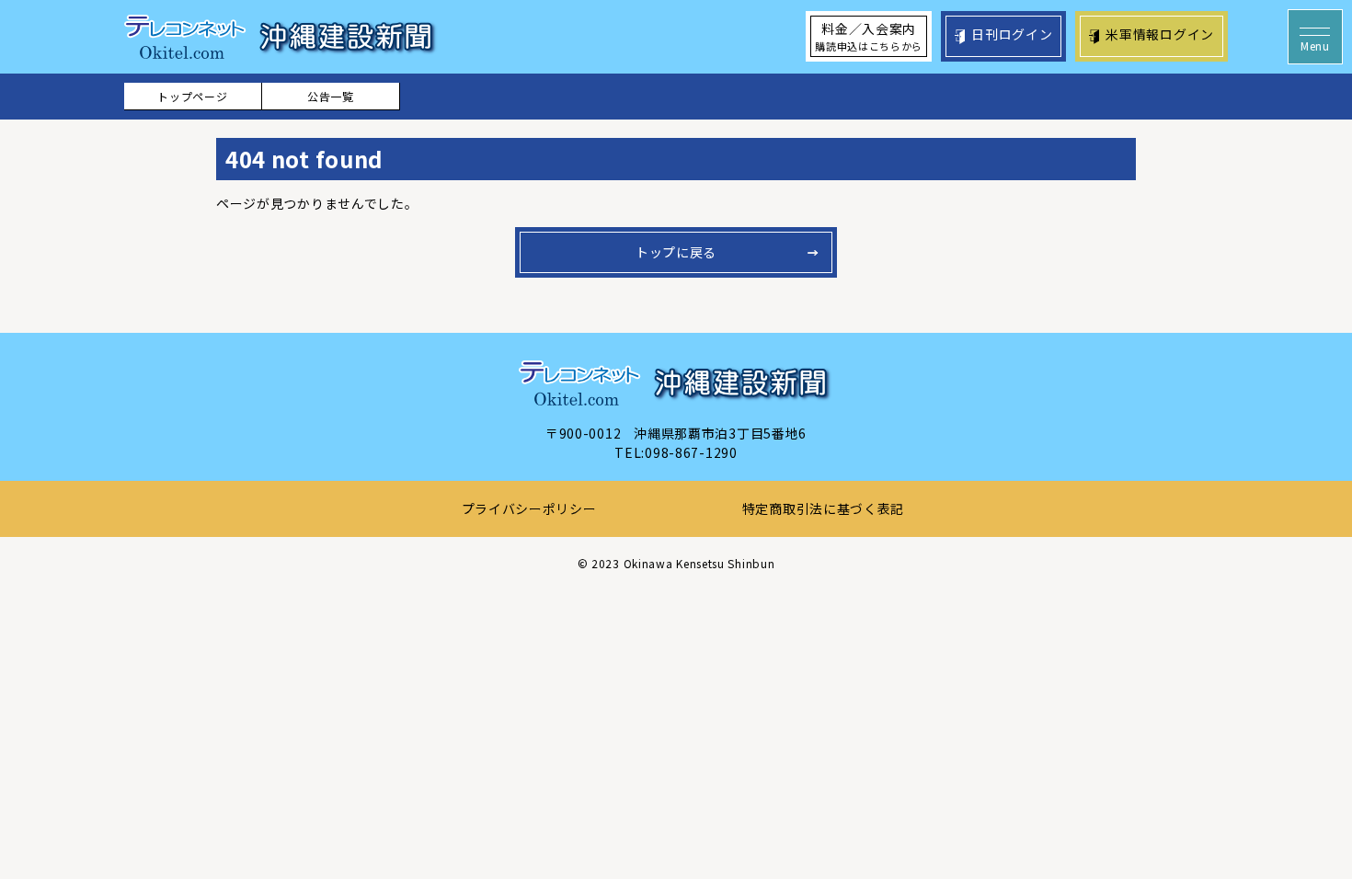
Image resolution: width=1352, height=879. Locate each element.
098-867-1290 (691, 452)
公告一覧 (330, 96)
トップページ (192, 96)
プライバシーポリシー (529, 508)
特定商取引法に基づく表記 (823, 508)
